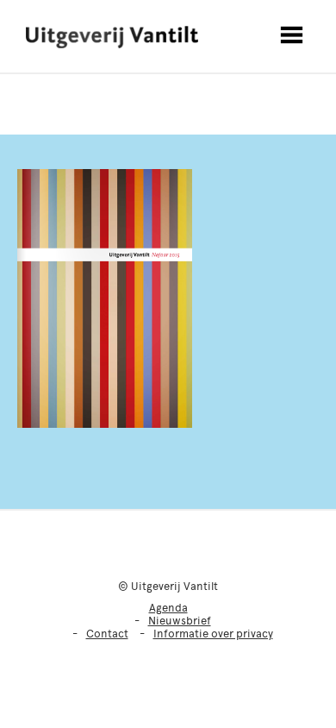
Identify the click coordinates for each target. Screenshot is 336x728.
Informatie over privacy (213, 633)
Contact (107, 633)
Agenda (168, 607)
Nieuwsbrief (179, 620)
